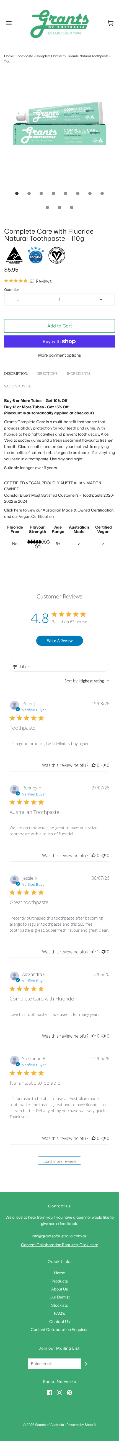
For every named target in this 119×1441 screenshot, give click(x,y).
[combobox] (86, 680)
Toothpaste (24, 56)
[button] (59, 130)
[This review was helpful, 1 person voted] (93, 952)
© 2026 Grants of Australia (43, 1424)
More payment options (59, 355)
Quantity (11, 289)
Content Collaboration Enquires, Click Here (59, 1244)
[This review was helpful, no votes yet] (93, 765)
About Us (59, 1289)
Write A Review (60, 640)
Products (59, 1281)
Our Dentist (60, 1297)
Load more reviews (60, 1161)
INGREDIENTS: (79, 373)
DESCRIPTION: (16, 373)
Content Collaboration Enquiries (59, 1329)
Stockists (59, 1305)
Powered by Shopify (81, 1424)
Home (9, 56)
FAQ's (59, 1313)
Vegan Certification (36, 516)
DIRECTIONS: (48, 373)
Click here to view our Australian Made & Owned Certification (58, 510)
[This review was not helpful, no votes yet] (103, 765)
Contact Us (59, 1321)
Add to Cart (59, 326)
